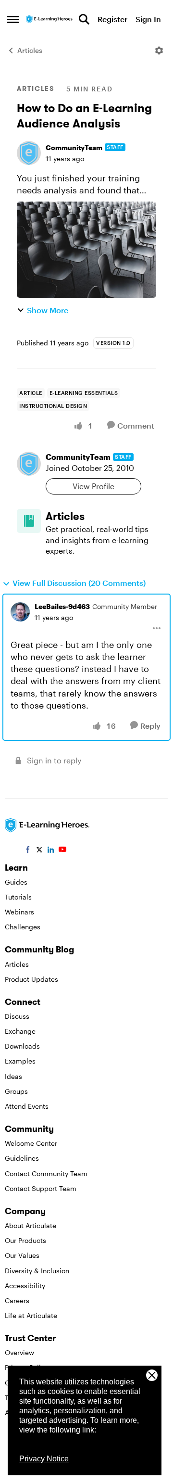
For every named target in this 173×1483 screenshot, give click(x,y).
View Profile (93, 486)
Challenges (22, 927)
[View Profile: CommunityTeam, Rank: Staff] (29, 153)
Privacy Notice (44, 1459)
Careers (17, 1300)
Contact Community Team (46, 1173)
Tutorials (18, 897)
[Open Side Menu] (13, 19)
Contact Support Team (40, 1188)
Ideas (13, 1076)
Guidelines (22, 1158)
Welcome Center (31, 1143)
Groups (16, 1091)
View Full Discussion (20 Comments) (79, 582)
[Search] (84, 19)
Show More (47, 310)
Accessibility (25, 1285)
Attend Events (27, 1106)
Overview (19, 1352)
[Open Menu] (159, 50)
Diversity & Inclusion (37, 1271)
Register (112, 19)
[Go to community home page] (50, 19)
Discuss (17, 1016)
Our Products (25, 1240)
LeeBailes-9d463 (62, 606)
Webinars (19, 912)
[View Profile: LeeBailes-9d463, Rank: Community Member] (20, 611)
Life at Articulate (31, 1315)
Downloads (22, 1046)
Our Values (22, 1255)
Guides (16, 882)
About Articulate (30, 1225)
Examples (20, 1061)
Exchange (20, 1031)
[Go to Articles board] (29, 521)
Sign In (148, 19)
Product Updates (31, 979)
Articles (29, 50)
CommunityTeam (74, 147)
